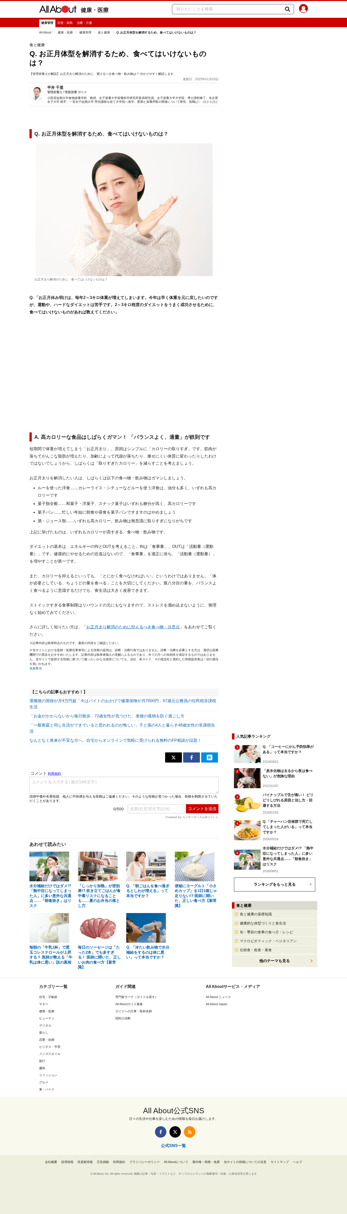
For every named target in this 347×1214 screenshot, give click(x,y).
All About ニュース (218, 997)
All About (45, 32)
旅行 (42, 1061)
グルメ (43, 1082)
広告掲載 (103, 1162)
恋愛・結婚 (46, 1039)
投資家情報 (85, 1162)
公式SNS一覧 (173, 1145)
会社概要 (51, 1162)
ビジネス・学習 (49, 1047)
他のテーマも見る (274, 960)
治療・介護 (84, 23)
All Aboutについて (176, 1162)
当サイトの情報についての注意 (245, 1162)
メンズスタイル (49, 1054)
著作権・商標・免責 (206, 1162)
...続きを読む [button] (209, 102)
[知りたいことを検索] (287, 9)
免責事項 (35, 668)
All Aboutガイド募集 (129, 1004)
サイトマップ (280, 1162)
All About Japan (216, 1004)
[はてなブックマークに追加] (209, 757)
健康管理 (47, 23)
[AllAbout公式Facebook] (160, 1132)
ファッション (48, 1075)
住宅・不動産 (48, 997)
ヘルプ (297, 1162)
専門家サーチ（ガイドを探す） (136, 997)
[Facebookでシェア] (191, 757)
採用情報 (67, 1162)
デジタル (45, 1025)
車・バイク (46, 1089)
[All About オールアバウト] (58, 10)
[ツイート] (173, 757)
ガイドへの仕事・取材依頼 (133, 1011)
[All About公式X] (175, 1132)
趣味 (42, 1068)
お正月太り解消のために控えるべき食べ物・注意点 (133, 627)
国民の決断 (123, 1018)
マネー (43, 1004)
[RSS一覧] (189, 1132)
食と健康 (104, 32)
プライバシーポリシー (144, 1162)
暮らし (43, 1032)
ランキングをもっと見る (275, 884)
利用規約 (119, 1162)
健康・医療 (95, 10)
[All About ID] (303, 9)
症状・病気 (65, 23)
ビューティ (46, 1018)
